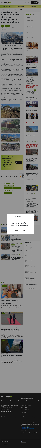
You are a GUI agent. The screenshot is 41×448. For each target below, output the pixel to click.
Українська (17, 230)
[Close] (31, 216)
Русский (24, 230)
